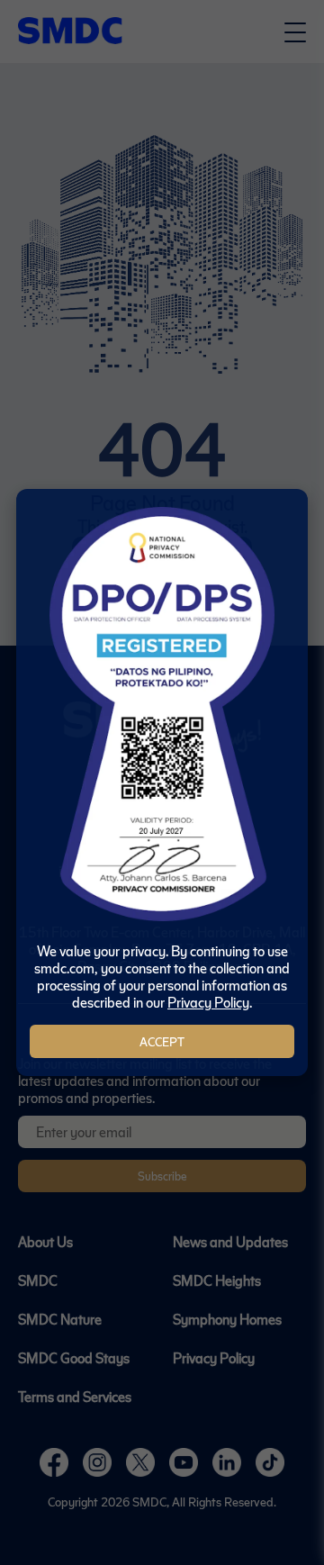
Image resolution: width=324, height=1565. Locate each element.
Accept (162, 1041)
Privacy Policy (208, 1001)
